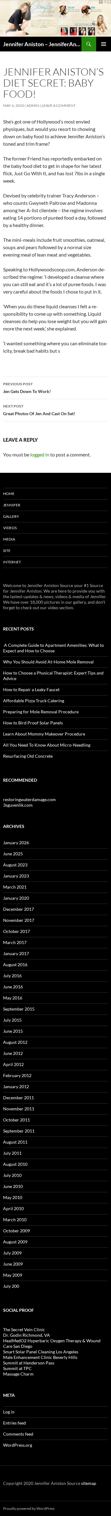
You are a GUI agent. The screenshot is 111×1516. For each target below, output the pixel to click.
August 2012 (15, 1042)
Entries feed (14, 1422)
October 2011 (16, 1119)
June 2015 (13, 1031)
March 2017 (15, 942)
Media (9, 539)
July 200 (11, 1286)
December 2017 (18, 909)
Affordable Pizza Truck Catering (33, 700)
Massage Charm (18, 1373)
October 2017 (16, 931)
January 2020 (16, 898)
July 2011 (12, 1153)
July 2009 (12, 1252)
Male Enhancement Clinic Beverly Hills (40, 1357)
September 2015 (19, 1008)
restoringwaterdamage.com (29, 799)
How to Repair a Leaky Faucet (31, 689)
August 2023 (15, 864)
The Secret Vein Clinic (24, 1329)
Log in (8, 1411)
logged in (39, 454)
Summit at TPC (17, 1368)
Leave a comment (59, 105)
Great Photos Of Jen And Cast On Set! (39, 410)
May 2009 (12, 1275)
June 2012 (13, 1053)
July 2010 (12, 1175)
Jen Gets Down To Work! (27, 388)
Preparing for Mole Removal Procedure (41, 711)
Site (6, 550)
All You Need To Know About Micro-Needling (46, 745)
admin (33, 105)
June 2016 (13, 986)
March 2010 (15, 1219)
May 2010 (12, 1197)
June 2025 (13, 853)
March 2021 (15, 887)
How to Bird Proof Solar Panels (33, 722)
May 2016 (12, 997)
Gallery (11, 516)
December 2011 (18, 1097)
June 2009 (13, 1264)
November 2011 (18, 1108)
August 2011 (15, 1142)
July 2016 (12, 975)
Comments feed (18, 1434)
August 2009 (15, 1241)
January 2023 (16, 875)
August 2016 (15, 964)
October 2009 (16, 1230)
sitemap (88, 1483)
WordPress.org (17, 1445)
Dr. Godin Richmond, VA (26, 1335)
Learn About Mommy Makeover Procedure (44, 733)
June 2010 (13, 1186)
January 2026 (16, 842)
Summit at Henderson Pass (28, 1362)
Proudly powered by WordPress (29, 1508)
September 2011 (19, 1130)
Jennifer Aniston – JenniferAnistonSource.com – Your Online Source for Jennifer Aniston (42, 44)
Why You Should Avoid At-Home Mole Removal (48, 661)
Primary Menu (103, 44)
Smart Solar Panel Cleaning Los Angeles (40, 1351)
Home (8, 493)
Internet (12, 562)
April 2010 (13, 1208)
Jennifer (11, 505)
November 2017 (18, 920)
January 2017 (16, 953)
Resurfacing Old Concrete (28, 756)
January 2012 (16, 1086)
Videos (10, 527)
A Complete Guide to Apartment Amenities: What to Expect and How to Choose (53, 647)
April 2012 (13, 1064)
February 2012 (17, 1075)
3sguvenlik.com (18, 805)
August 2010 (15, 1164)
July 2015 (12, 1020)
